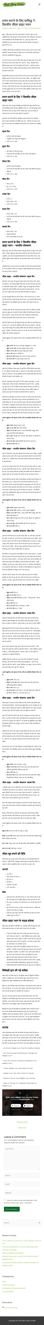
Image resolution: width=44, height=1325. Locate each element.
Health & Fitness (8, 1285)
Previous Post (22, 1122)
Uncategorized (7, 1291)
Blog (19, 28)
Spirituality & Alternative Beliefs (13, 1288)
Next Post (22, 1128)
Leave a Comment (9, 28)
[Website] (22, 1193)
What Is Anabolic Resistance (13, 1253)
